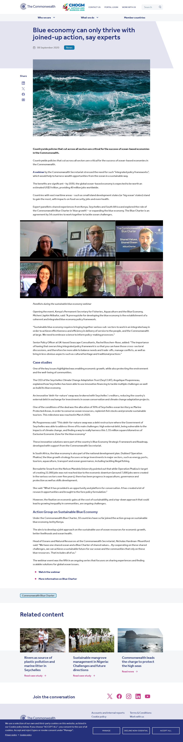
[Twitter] (23, 89)
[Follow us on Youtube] (147, 697)
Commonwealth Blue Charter (38, 595)
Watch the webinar (49, 572)
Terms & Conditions (141, 712)
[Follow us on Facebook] (119, 697)
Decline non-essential (136, 730)
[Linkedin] (23, 83)
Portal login (111, 7)
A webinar (38, 172)
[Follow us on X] (109, 697)
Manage (106, 730)
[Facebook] (23, 95)
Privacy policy (11, 735)
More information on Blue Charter (58, 578)
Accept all (166, 730)
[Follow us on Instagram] (128, 697)
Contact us (94, 7)
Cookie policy (99, 716)
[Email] (23, 100)
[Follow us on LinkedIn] (138, 697)
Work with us (129, 7)
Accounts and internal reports (108, 712)
